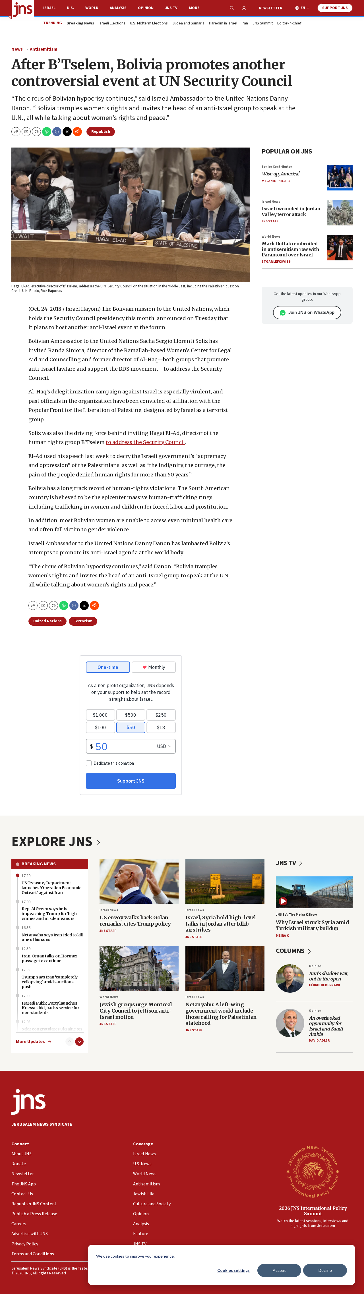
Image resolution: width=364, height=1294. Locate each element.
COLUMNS (291, 951)
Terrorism (83, 621)
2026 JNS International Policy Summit (313, 1210)
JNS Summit (263, 23)
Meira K (282, 935)
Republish (100, 131)
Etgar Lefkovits (276, 261)
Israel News (271, 201)
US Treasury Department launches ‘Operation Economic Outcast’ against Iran (51, 887)
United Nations (47, 621)
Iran (245, 23)
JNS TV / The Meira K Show (296, 914)
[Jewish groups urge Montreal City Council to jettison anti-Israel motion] (139, 968)
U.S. (70, 8)
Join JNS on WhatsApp (311, 312)
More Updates (30, 1041)
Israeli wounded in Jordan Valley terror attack (291, 211)
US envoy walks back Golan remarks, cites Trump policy (135, 920)
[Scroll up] (69, 1041)
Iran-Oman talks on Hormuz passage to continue (49, 958)
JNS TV (171, 8)
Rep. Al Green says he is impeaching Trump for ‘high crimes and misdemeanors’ (49, 913)
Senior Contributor (277, 166)
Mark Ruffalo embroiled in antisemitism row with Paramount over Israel (290, 249)
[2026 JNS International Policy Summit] (313, 1171)
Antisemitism (43, 49)
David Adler (319, 1040)
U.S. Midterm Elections (149, 23)
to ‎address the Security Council (145, 442)
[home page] (22, 9)
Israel (49, 8)
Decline (325, 1270)
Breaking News (39, 864)
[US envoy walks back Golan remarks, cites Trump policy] (139, 881)
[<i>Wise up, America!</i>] (340, 177)
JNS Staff (270, 221)
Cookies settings (233, 1270)
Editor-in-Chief (289, 23)
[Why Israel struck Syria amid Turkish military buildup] (314, 892)
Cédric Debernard (324, 985)
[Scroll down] (79, 1041)
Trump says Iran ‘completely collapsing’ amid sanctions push (50, 981)
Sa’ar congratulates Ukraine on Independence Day (52, 1031)
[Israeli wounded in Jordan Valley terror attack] (340, 212)
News (17, 49)
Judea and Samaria (188, 23)
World (91, 8)
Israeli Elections (112, 23)
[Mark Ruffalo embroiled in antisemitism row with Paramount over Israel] (340, 247)
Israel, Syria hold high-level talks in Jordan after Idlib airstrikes (220, 923)
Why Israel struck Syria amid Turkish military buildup (312, 925)
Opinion (146, 8)
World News (271, 236)
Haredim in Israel (223, 23)
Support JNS (335, 8)
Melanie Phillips (276, 181)
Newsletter (270, 8)
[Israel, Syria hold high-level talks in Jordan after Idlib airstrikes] (224, 881)
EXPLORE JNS (53, 841)
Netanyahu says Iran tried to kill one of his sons (52, 937)
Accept (279, 1270)
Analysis (118, 8)
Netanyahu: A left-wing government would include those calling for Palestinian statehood (221, 1013)
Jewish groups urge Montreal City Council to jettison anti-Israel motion (136, 1010)
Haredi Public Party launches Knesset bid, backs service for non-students (50, 1008)
